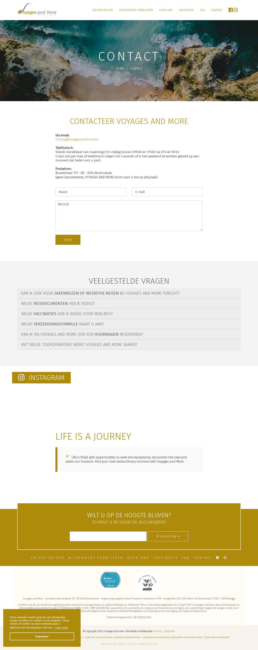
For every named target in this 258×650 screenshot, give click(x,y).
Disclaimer (169, 631)
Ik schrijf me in (168, 536)
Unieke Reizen (102, 10)
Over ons (166, 10)
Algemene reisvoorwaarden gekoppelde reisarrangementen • (173, 637)
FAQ (202, 10)
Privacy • (159, 631)
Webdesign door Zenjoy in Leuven (118, 644)
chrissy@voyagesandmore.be (76, 139)
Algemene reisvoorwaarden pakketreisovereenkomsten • (113, 637)
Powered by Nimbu (148, 644)
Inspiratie (186, 10)
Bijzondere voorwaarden (217, 637)
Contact (217, 10)
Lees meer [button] (61, 627)
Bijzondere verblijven (136, 10)
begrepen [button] (42, 636)
